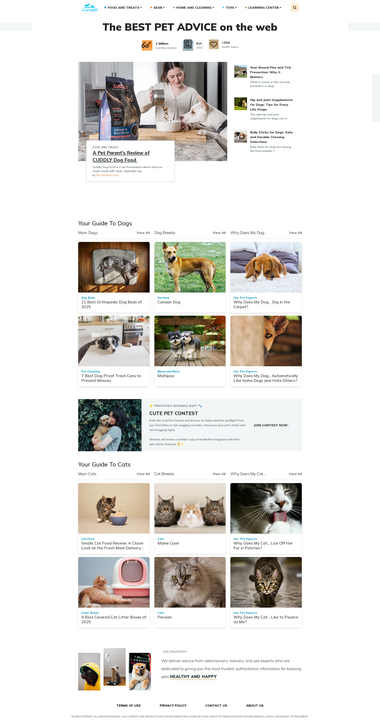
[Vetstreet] (89, 7)
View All (143, 233)
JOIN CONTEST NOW (271, 425)
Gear (157, 7)
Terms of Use (128, 705)
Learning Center (263, 7)
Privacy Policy (173, 705)
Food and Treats (123, 7)
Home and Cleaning (194, 7)
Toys (230, 7)
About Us (255, 705)
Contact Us (216, 705)
